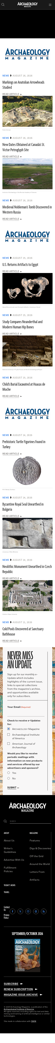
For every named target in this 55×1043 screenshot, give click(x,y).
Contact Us (7, 908)
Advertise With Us (14, 860)
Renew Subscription (18, 989)
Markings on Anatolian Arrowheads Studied (23, 85)
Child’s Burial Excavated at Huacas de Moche (23, 387)
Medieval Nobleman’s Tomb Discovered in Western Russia (27, 209)
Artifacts (34, 880)
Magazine (26, 729)
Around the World (40, 864)
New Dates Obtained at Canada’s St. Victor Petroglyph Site (23, 147)
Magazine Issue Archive (21, 994)
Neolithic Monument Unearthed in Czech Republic (27, 569)
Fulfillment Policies (10, 869)
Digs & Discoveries (40, 848)
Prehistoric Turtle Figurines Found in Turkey (23, 444)
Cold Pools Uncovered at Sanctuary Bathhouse (23, 631)
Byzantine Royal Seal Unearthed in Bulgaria (23, 507)
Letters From (37, 872)
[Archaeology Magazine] (27, 812)
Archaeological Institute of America (26, 736)
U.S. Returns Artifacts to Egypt (20, 264)
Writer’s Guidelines (10, 850)
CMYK (33, 1021)
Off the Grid (36, 856)
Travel (6, 892)
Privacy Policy (6, 916)
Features (35, 840)
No (14, 778)
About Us (9, 840)
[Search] (5, 821)
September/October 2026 (27, 933)
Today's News (9, 885)
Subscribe (11, 983)
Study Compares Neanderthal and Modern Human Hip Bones (22, 324)
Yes (14, 773)
